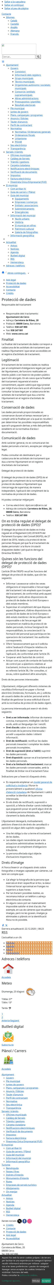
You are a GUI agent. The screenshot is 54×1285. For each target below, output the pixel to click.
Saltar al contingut (14, 5)
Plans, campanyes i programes (22, 1087)
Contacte (6, 13)
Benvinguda (12, 1168)
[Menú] (3, 61)
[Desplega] (28, 273)
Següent (14, 1020)
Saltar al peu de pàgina (16, 8)
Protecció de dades (16, 283)
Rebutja (36, 1280)
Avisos (9, 949)
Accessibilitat (13, 286)
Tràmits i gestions (15, 1121)
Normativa (11, 1101)
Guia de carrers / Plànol (18, 1151)
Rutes (9, 1181)
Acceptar (46, 1280)
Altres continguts (16, 273)
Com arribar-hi (13, 1148)
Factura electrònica (16, 1138)
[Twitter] (19, 1220)
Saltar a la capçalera (14, 1)
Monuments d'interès (17, 1178)
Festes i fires (12, 1171)
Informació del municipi (18, 1158)
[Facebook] (24, 1220)
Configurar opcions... (11, 1280)
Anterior (6, 1020)
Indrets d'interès (15, 1174)
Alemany (15, 30)
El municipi (7, 1144)
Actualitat (7, 1194)
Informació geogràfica (18, 1161)
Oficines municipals (16, 1114)
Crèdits (10, 293)
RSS (8, 1211)
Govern (10, 1077)
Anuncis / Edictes (15, 1091)
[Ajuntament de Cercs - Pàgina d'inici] (19, 48)
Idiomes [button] (10, 17)
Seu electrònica (14, 1104)
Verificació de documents (19, 1131)
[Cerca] (38, 57)
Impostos (11, 1134)
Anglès (14, 27)
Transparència (13, 1108)
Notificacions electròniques (20, 1128)
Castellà (15, 24)
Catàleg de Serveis (15, 1118)
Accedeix (6, 977)
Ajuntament (8, 1074)
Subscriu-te (8, 1044)
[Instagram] (29, 1220)
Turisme (6, 1164)
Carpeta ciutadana (15, 1124)
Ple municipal (13, 1081)
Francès (15, 34)
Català (14, 20)
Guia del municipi (15, 1154)
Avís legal (11, 279)
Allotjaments (12, 1188)
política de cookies (28, 1275)
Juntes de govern (15, 1084)
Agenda (10, 946)
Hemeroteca (12, 1215)
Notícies (10, 942)
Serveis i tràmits (10, 1111)
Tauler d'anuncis (14, 1094)
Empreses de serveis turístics (21, 1184)
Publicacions (12, 953)
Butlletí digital (13, 1208)
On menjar (11, 1191)
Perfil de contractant (17, 1097)
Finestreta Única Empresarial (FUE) (24, 1141)
